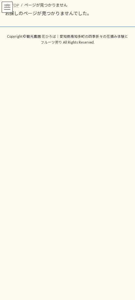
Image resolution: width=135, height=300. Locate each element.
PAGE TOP (125, 284)
